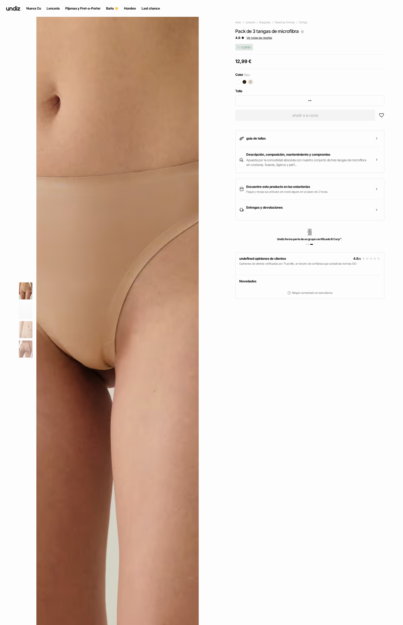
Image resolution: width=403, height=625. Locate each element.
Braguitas (265, 22)
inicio (238, 22)
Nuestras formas (285, 22)
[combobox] (309, 100)
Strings (303, 22)
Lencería (250, 22)
